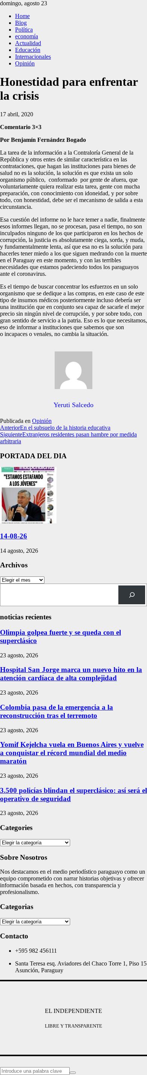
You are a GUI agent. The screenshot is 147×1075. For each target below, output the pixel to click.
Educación (27, 50)
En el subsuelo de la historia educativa (55, 427)
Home (22, 16)
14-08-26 (13, 536)
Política (24, 29)
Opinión (25, 63)
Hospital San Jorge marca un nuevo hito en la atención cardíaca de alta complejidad (71, 674)
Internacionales (33, 56)
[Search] (131, 594)
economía (26, 36)
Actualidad (28, 43)
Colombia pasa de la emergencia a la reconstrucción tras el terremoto (56, 711)
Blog (21, 23)
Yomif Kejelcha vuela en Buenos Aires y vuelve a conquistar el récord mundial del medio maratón (72, 752)
